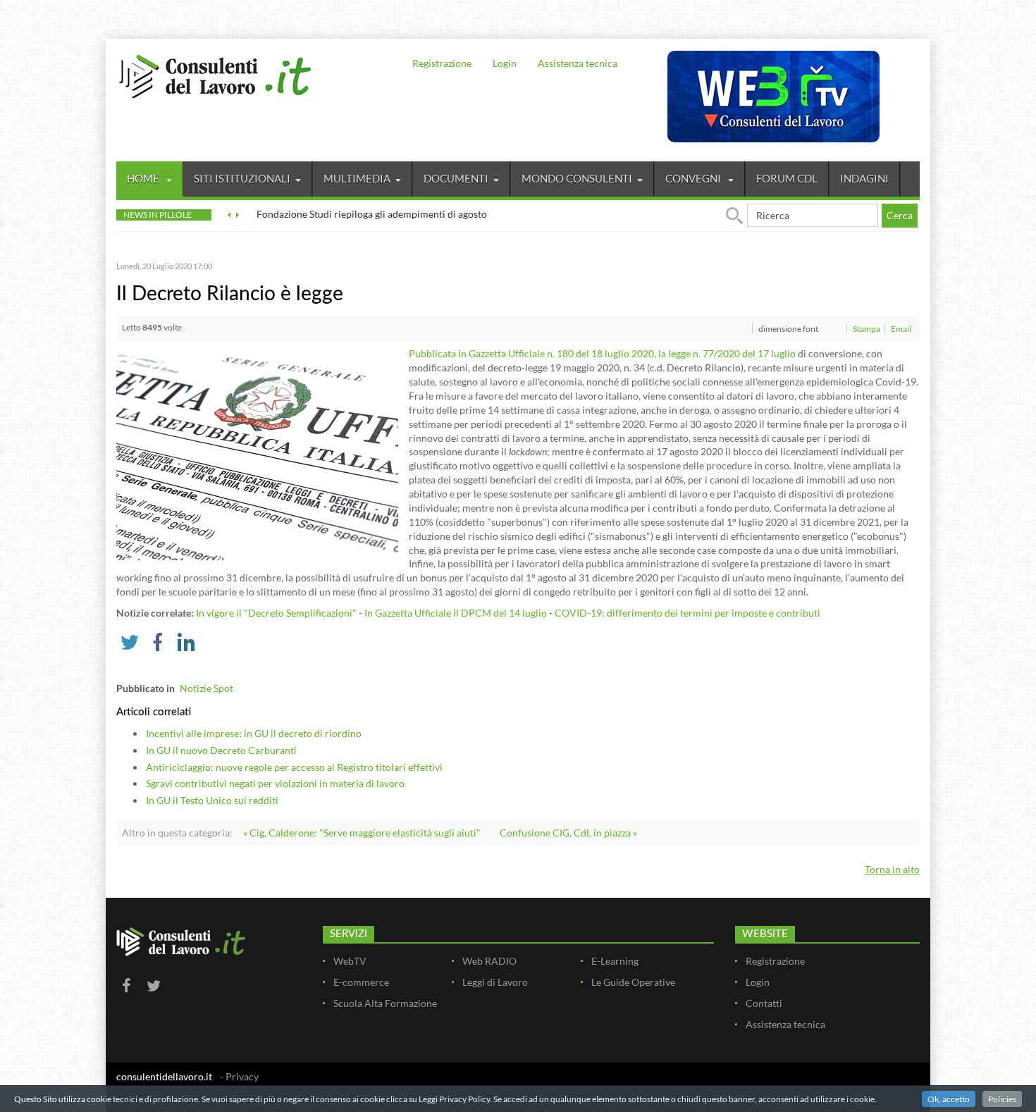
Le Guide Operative (633, 982)
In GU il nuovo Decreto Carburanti (221, 750)
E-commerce (361, 982)
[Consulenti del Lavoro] (215, 74)
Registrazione (441, 63)
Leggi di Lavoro (495, 982)
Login (505, 63)
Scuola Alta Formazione (385, 1003)
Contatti (764, 1003)
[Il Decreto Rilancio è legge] (257, 453)
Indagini (864, 178)
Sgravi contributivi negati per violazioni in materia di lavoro (275, 783)
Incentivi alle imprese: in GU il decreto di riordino (254, 733)
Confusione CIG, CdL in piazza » (568, 833)
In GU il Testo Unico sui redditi (212, 800)
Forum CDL (787, 178)
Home (144, 178)
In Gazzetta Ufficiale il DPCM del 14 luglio (455, 613)
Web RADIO (489, 961)
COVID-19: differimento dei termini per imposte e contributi (687, 613)
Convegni (694, 178)
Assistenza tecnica (577, 63)
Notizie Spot (206, 688)
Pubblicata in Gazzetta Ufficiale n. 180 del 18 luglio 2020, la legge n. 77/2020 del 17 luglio (602, 353)
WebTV (349, 961)
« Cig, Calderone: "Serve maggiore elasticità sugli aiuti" (362, 833)
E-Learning (615, 961)
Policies (1002, 1099)
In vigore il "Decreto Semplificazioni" (276, 613)
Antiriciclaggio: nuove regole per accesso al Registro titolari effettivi (294, 767)
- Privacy (239, 1076)
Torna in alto (892, 869)
